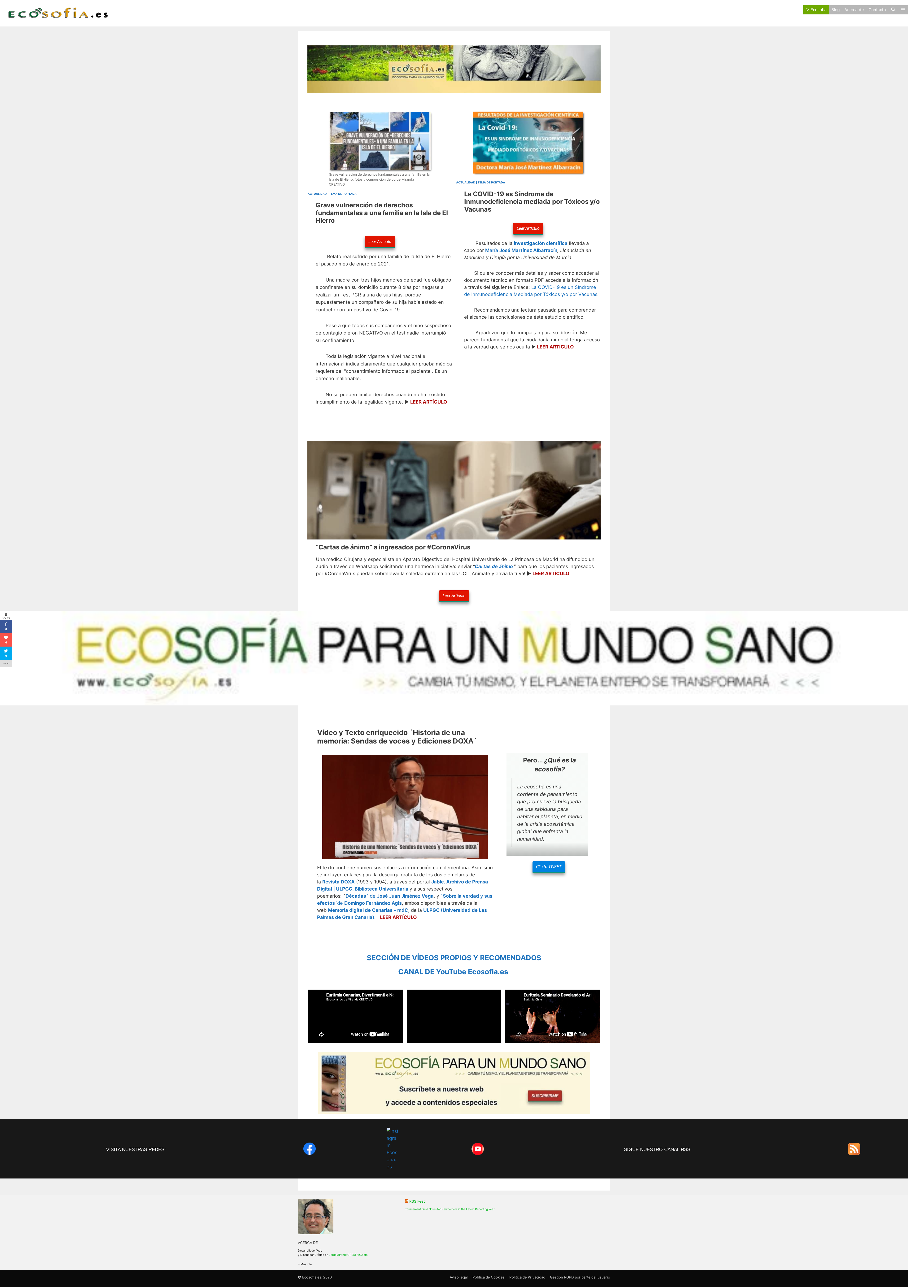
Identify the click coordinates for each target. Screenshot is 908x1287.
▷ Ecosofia (816, 9)
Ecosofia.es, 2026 (317, 1277)
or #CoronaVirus (393, 547)
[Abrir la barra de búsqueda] (893, 9)
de (389, 896)
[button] (903, 9)
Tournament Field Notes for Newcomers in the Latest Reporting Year (449, 1209)
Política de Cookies (488, 1277)
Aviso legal (459, 1277)
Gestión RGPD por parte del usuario (580, 1277)
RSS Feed (417, 1201)
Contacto (877, 9)
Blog (835, 9)
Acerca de (854, 9)
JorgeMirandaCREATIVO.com (348, 1255)
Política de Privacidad (527, 1277)
